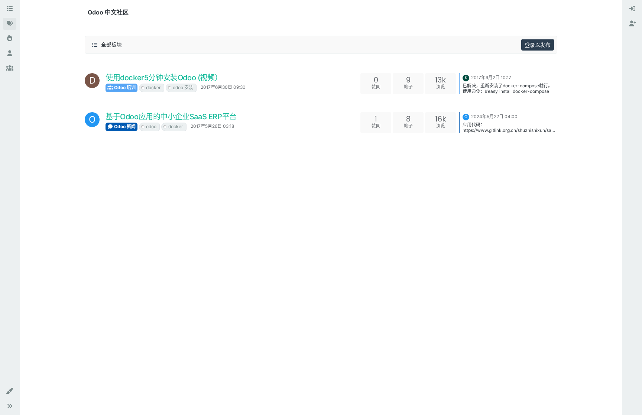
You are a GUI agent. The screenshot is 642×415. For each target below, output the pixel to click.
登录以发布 (538, 45)
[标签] (9, 24)
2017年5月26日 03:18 (212, 126)
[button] (9, 391)
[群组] (9, 68)
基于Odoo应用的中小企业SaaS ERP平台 (171, 116)
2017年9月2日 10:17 (491, 77)
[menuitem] (632, 9)
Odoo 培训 (124, 87)
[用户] (9, 53)
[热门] (9, 39)
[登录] (632, 9)
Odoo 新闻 (124, 126)
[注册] (632, 24)
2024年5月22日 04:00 (494, 116)
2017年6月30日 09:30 (223, 87)
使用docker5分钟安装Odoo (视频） (164, 77)
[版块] (9, 9)
